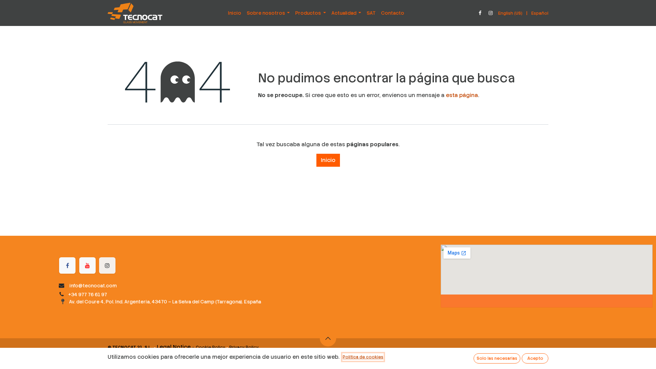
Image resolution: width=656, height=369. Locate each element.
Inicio (328, 160)
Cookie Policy (210, 347)
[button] (328, 338)
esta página (462, 95)
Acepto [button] (535, 358)
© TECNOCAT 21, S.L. (130, 347)
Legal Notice (174, 347)
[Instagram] (490, 13)
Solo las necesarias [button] (497, 358)
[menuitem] (234, 13)
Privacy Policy (244, 347)
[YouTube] (87, 265)
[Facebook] (480, 13)
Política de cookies (363, 357)
